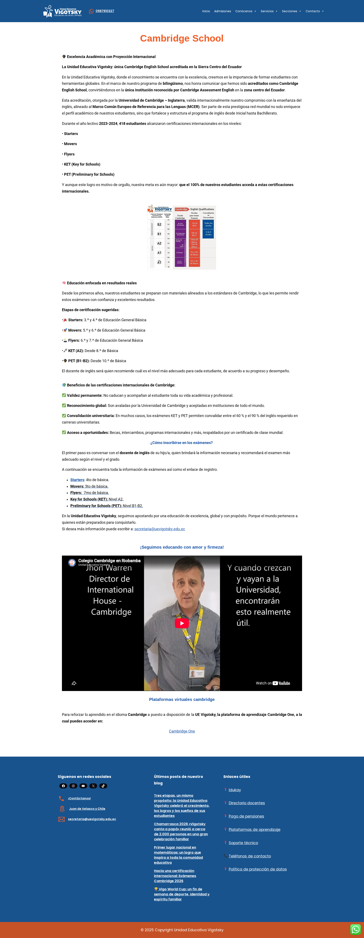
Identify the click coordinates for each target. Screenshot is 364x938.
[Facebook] (63, 785)
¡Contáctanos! (79, 798)
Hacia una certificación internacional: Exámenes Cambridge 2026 (175, 875)
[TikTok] (103, 785)
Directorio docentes (247, 803)
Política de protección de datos (258, 869)
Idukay (235, 789)
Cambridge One (182, 731)
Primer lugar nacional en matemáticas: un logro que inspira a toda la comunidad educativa (178, 855)
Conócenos (243, 11)
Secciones (289, 11)
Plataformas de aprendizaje (254, 829)
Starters (77, 480)
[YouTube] (83, 785)
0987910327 (105, 11)
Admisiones (222, 11)
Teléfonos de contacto (250, 856)
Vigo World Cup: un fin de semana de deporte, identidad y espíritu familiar (182, 894)
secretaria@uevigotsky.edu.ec (159, 529)
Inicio (206, 11)
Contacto (313, 11)
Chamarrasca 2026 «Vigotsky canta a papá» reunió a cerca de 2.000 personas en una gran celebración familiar (181, 832)
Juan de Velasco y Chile (87, 809)
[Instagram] (73, 785)
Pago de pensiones (246, 816)
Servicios (267, 11)
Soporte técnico (243, 842)
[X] (93, 785)
